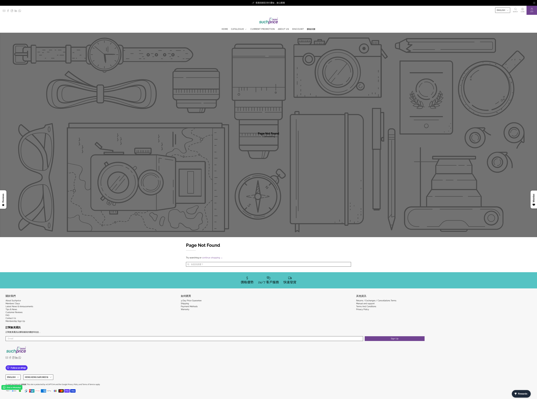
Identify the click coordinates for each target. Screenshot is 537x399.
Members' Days (13, 303)
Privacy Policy (362, 309)
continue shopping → (212, 257)
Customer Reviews (14, 312)
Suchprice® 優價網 (18, 384)
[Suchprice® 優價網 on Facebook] (9, 11)
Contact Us (11, 318)
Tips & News (11, 309)
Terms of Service (88, 384)
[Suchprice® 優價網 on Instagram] (13, 11)
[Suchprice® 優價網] (268, 21)
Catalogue (237, 29)
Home (225, 29)
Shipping (185, 303)
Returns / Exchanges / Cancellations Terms (376, 300)
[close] (534, 3)
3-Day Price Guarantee (191, 300)
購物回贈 (311, 29)
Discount (298, 29)
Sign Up (394, 338)
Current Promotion (262, 29)
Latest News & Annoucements (19, 306)
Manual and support (365, 303)
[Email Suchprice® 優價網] (5, 11)
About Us (283, 29)
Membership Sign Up (15, 321)
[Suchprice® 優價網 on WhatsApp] (20, 11)
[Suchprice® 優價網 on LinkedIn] (16, 11)
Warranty (185, 309)
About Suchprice (13, 300)
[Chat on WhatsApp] (11, 388)
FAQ (7, 315)
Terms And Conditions (366, 306)
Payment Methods (189, 306)
